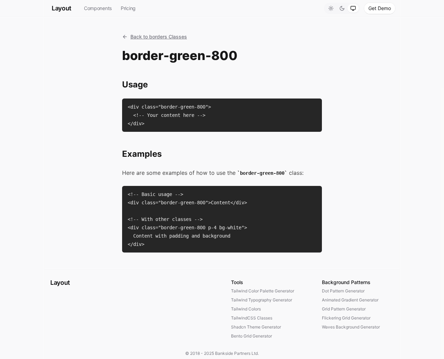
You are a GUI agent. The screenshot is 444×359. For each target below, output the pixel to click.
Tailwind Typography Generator (261, 299)
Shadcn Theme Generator (256, 327)
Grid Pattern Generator (344, 308)
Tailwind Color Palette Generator (262, 290)
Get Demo (379, 8)
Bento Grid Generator (251, 336)
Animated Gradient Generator (350, 299)
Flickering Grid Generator (346, 317)
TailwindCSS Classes (251, 317)
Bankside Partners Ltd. (237, 353)
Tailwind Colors (246, 308)
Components (98, 8)
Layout (61, 8)
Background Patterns (346, 282)
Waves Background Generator (351, 327)
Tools (237, 282)
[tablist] (342, 8)
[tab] (330, 8)
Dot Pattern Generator (343, 290)
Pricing (128, 8)
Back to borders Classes (158, 37)
